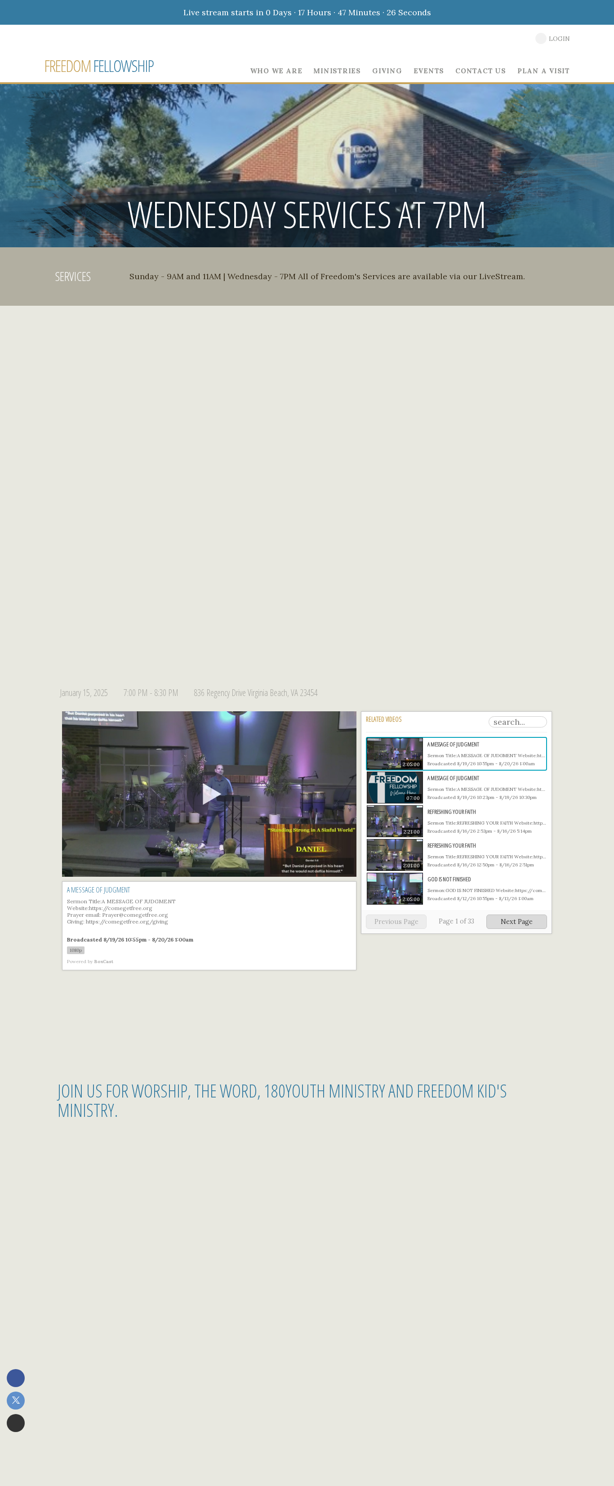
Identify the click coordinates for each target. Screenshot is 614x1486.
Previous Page (396, 922)
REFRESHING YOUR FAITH (451, 812)
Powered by (90, 961)
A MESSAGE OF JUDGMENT (453, 744)
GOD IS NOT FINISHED (449, 879)
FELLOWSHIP (98, 66)
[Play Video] (209, 794)
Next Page (517, 922)
